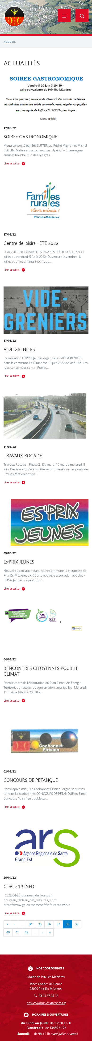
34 (30, 924)
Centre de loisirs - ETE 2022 (31, 243)
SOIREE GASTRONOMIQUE (30, 137)
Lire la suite (11, 163)
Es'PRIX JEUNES (19, 562)
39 (76, 924)
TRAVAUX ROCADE (23, 456)
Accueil (10, 42)
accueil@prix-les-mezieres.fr (46, 1003)
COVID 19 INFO (19, 886)
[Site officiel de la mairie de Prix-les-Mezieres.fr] (14, 17)
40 (8, 932)
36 (49, 924)
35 (40, 924)
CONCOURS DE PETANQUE (31, 780)
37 (58, 924)
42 (26, 932)
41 (17, 932)
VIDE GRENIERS (19, 349)
